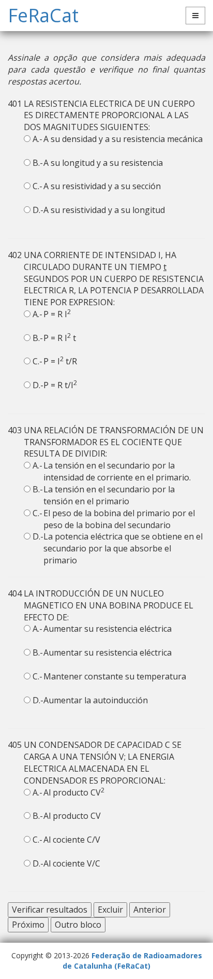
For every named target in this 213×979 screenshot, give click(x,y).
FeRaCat (43, 15)
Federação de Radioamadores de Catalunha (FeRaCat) (132, 960)
